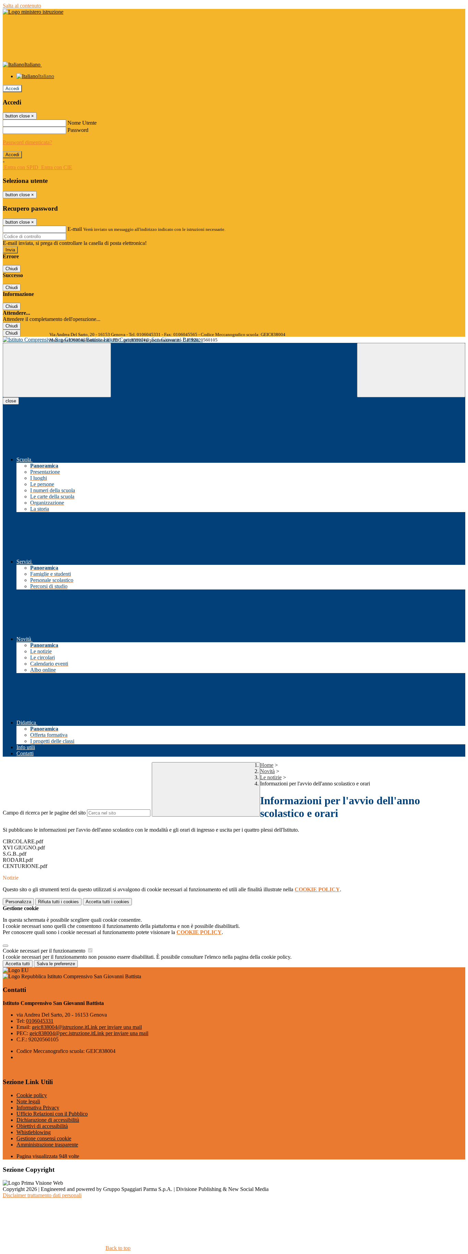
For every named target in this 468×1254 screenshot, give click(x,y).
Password (77, 130)
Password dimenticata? (27, 142)
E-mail (74, 229)
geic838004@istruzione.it (87, 1027)
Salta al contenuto (22, 6)
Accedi (12, 88)
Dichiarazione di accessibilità (47, 1120)
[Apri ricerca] (411, 370)
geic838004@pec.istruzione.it (88, 1033)
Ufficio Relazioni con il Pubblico (52, 1114)
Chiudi (11, 268)
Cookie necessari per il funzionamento (45, 951)
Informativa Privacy (37, 1107)
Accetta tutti (107, 901)
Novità (267, 771)
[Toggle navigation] (57, 370)
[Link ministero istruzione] (33, 12)
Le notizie (271, 777)
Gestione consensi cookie (43, 1138)
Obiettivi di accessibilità (42, 1126)
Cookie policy (31, 1095)
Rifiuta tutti (58, 901)
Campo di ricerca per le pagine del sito (44, 813)
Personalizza (18, 901)
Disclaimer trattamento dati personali (42, 1195)
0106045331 (39, 1021)
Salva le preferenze (56, 963)
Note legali (28, 1101)
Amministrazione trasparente (47, 1144)
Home (266, 765)
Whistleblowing (33, 1132)
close (10, 400)
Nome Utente (82, 123)
